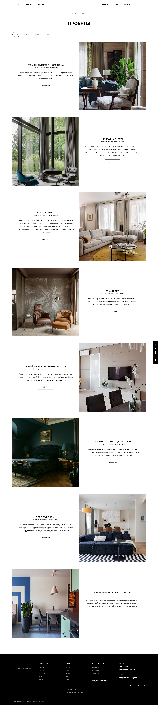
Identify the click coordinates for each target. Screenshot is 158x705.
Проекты (41, 5)
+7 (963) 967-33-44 (127, 670)
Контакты (128, 5)
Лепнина (69, 686)
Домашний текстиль (73, 689)
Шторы (68, 667)
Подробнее (45, 85)
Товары (15, 5)
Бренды (29, 5)
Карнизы (69, 683)
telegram (95, 670)
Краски (68, 676)
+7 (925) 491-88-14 (127, 667)
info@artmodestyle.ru (128, 678)
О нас (116, 5)
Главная (73, 13)
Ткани (68, 673)
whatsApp (95, 667)
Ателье (105, 5)
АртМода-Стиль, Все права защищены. (32, 701)
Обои (67, 670)
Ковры (68, 680)
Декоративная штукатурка (75, 692)
